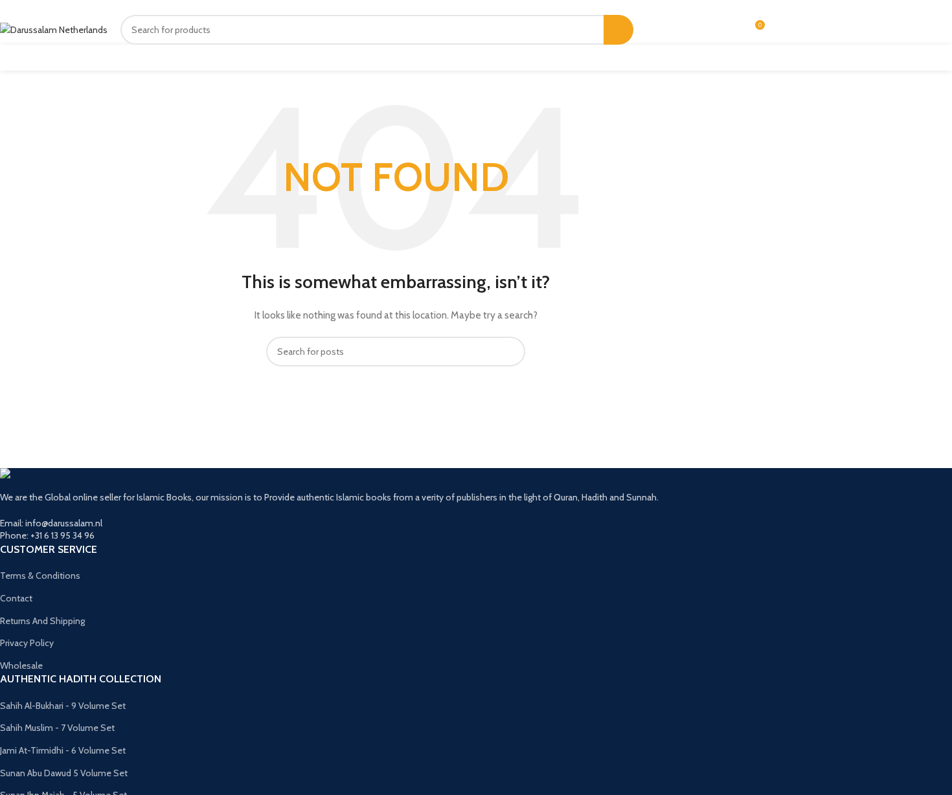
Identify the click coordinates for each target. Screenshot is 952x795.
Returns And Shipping (42, 621)
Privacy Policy (27, 643)
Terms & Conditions (40, 575)
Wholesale (21, 665)
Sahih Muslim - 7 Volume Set (57, 727)
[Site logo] (54, 29)
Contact (16, 598)
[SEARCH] (618, 30)
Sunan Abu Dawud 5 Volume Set (64, 773)
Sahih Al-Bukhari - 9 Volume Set (63, 705)
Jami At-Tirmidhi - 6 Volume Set (63, 750)
